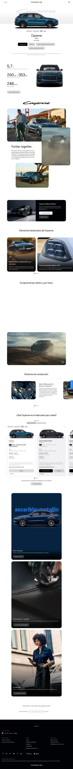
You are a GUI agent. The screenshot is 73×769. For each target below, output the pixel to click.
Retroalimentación (71, 384)
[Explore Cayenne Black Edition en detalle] (51, 433)
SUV (41, 31)
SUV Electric (29, 31)
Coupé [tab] (26, 426)
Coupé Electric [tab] (17, 426)
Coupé (45, 31)
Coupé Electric (36, 31)
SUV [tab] (22, 426)
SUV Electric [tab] (10, 426)
